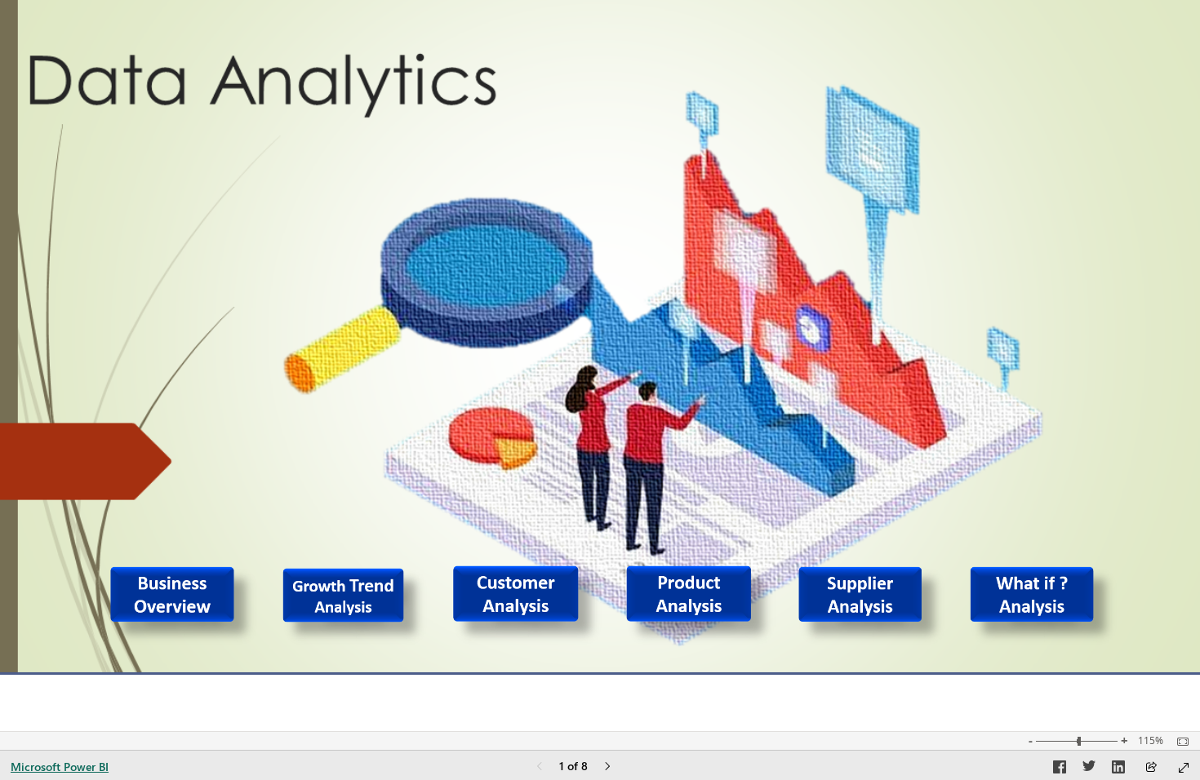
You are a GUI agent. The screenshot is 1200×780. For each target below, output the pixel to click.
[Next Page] (607, 767)
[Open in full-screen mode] (1183, 767)
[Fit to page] (1178, 741)
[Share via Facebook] (1059, 769)
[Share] (1151, 768)
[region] (600, 337)
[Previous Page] (539, 767)
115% (1150, 740)
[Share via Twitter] (1089, 769)
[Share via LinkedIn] (1118, 769)
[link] (184, 609)
